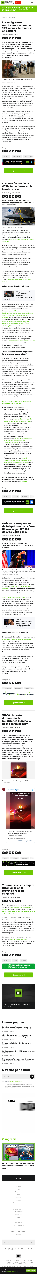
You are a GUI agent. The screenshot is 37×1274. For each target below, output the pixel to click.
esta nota (23, 481)
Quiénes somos (18, 1212)
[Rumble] (8, 1248)
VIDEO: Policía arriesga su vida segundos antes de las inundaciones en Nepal (16, 1036)
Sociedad (6, 156)
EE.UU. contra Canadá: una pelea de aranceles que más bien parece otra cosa (18, 1165)
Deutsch (30, 1260)
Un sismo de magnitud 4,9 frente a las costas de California (18, 1052)
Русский (30, 1262)
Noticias (18, 1186)
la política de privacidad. (15, 1081)
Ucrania (23, 960)
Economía (18, 688)
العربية (23, 1260)
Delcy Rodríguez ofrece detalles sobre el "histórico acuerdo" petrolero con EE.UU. (16, 1028)
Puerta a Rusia (29, 1264)
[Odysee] (12, 1248)
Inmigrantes (16, 156)
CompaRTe (8, 1260)
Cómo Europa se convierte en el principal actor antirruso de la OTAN (16, 402)
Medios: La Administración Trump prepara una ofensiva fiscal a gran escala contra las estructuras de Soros (18, 623)
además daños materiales (18, 939)
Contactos (18, 1214)
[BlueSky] (21, 1248)
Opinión (18, 1197)
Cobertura (18, 1220)
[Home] (2, 2)
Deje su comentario (18, 171)
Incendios (25, 858)
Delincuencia (7, 688)
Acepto (13, 1081)
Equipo (18, 1217)
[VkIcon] (5, 1248)
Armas (5, 858)
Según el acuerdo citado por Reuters (14, 597)
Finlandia (24, 496)
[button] (18, 993)
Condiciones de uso (18, 1225)
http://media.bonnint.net (8, 83)
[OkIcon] (25, 1248)
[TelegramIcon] (18, 1248)
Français (16, 1262)
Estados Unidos (29, 688)
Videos (18, 1195)
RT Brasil (16, 1260)
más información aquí (12, 1272)
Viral (18, 1189)
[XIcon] (15, 1248)
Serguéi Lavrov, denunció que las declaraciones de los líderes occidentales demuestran (18, 460)
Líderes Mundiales (18, 1203)
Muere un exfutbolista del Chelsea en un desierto (16, 1044)
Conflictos (7, 496)
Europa (16, 496)
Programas (18, 1192)
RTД (14, 1264)
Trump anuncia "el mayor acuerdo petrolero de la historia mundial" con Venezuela (18, 1060)
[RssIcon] (28, 1248)
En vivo (18, 3)
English (9, 1262)
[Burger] (34, 2)
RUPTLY (20, 1264)
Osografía (9, 1139)
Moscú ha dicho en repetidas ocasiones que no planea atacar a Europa (18, 420)
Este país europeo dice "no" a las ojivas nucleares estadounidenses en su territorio (18, 295)
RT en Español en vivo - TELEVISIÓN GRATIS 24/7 (17, 1005)
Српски (23, 1262)
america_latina (29, 156)
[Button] (32, 2)
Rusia (15, 960)
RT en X (18, 1178)
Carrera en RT (18, 1223)
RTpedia (18, 1200)
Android (18, 1234)
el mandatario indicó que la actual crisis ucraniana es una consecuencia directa (18, 440)
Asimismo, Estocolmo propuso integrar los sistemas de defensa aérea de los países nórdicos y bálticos (16, 324)
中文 (8, 1264)
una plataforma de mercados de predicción (16, 639)
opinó (21, 397)
